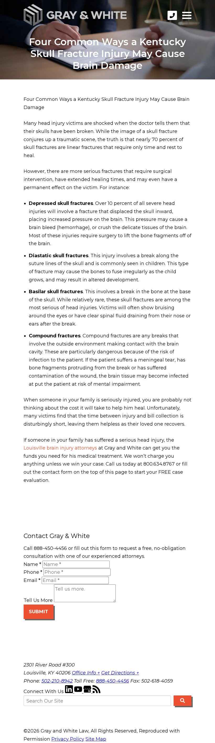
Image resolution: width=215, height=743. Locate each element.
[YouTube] (78, 691)
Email (32, 580)
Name (32, 564)
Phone (33, 572)
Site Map (95, 739)
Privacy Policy (67, 739)
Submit (38, 612)
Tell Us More (38, 600)
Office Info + (86, 673)
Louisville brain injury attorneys (60, 448)
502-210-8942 (57, 681)
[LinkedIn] (69, 691)
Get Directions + (120, 673)
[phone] (172, 15)
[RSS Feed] (96, 691)
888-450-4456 (112, 681)
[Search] (182, 700)
